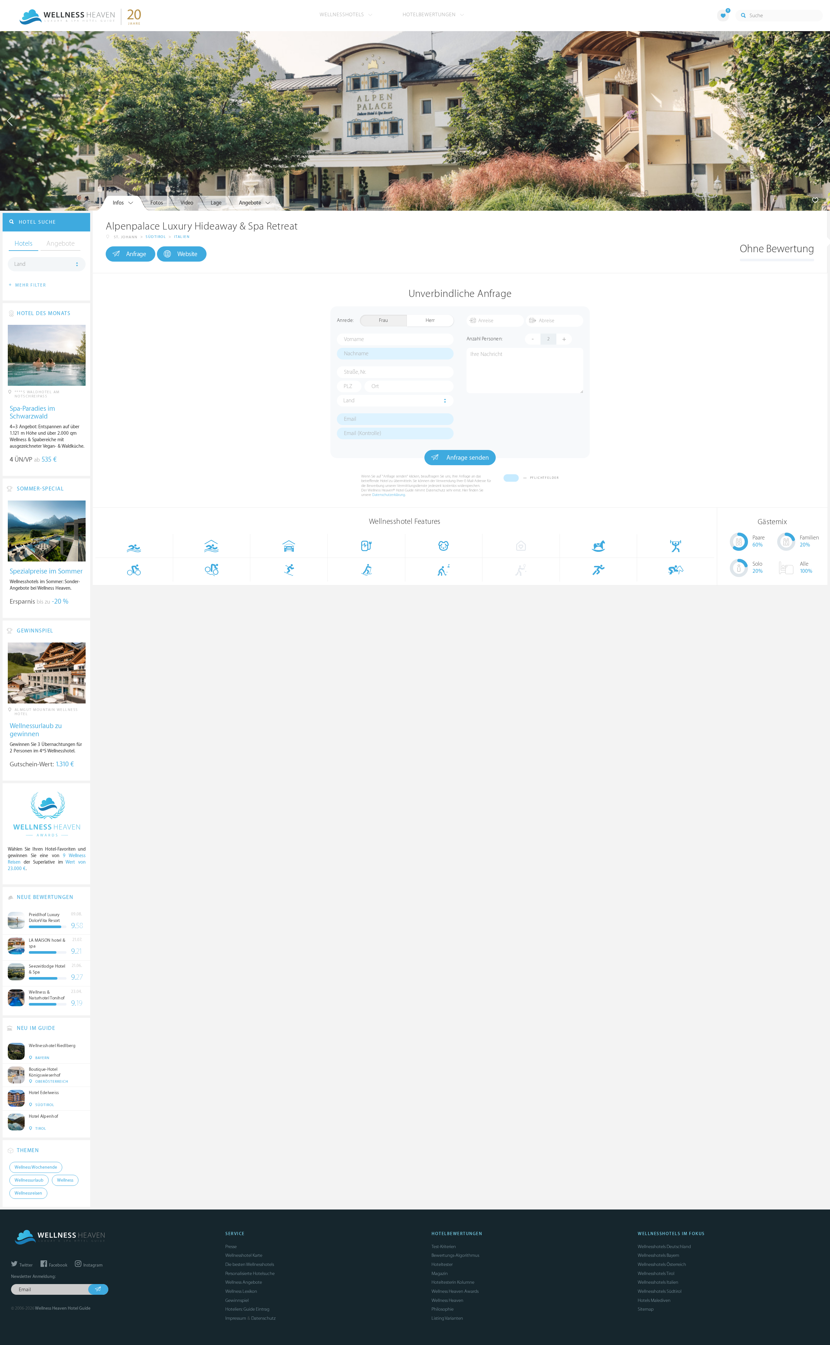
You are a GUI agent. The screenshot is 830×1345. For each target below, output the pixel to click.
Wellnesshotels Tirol (656, 1273)
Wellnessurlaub (29, 1180)
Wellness (65, 1180)
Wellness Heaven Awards (455, 1291)
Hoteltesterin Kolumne (453, 1282)
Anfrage (136, 254)
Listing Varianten (447, 1318)
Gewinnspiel (237, 1300)
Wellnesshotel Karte (243, 1255)
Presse (231, 1246)
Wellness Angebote (243, 1282)
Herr (430, 320)
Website (187, 254)
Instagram (92, 1265)
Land (349, 400)
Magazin (440, 1273)
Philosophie (443, 1309)
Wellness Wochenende (36, 1167)
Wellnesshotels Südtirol (660, 1291)
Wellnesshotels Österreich (662, 1264)
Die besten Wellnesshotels (249, 1264)
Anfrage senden (467, 457)
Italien (182, 237)
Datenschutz (263, 1318)
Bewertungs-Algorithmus (455, 1255)
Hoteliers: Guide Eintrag (247, 1309)
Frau (383, 320)
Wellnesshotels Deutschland (664, 1246)
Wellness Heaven (447, 1300)
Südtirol (156, 237)
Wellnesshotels (343, 15)
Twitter (25, 1265)
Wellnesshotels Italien (658, 1282)
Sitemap (646, 1309)
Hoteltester (442, 1264)
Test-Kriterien (444, 1246)
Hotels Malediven (654, 1300)
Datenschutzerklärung (388, 495)
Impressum (235, 1318)
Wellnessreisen (28, 1193)
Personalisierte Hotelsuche (250, 1273)
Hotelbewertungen (430, 15)
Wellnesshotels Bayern (658, 1255)
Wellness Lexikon (241, 1291)
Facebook (57, 1265)
